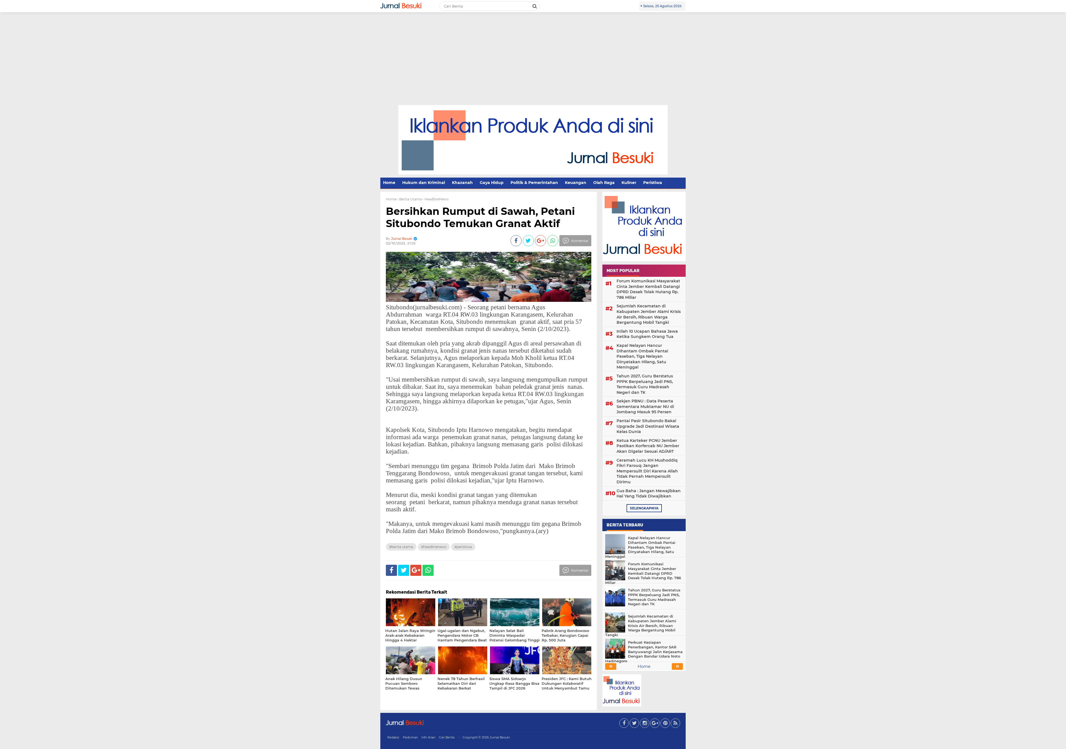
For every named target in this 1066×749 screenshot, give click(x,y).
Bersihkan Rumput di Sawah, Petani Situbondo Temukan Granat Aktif (480, 217)
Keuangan (575, 182)
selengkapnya (644, 508)
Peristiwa (652, 182)
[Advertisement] (533, 63)
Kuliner (629, 182)
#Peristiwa (463, 547)
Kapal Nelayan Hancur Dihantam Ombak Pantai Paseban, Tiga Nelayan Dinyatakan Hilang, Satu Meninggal (642, 356)
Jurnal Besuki (500, 737)
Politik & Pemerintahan (534, 182)
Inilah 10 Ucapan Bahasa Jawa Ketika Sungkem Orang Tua (647, 334)
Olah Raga (604, 182)
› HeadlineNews (436, 199)
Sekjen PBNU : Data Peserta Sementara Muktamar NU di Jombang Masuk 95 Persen (645, 406)
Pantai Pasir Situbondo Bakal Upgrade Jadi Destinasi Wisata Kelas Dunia (648, 426)
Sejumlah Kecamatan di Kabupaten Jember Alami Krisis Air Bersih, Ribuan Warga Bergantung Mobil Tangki (649, 314)
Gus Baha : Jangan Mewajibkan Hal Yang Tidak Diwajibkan (649, 493)
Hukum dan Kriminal (423, 182)
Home (389, 182)
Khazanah (462, 182)
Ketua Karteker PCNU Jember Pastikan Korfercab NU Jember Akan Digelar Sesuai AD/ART (648, 446)
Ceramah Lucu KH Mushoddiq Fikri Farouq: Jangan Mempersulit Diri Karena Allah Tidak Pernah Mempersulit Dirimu (647, 471)
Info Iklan (428, 737)
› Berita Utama (409, 199)
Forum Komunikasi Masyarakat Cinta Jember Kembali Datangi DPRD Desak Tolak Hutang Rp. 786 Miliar (648, 289)
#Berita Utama (401, 547)
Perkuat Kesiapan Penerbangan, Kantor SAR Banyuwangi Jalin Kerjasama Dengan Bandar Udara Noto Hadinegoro (644, 651)
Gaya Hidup (492, 182)
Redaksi (393, 737)
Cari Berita (446, 737)
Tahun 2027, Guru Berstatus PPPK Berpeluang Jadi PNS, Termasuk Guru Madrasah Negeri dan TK (645, 384)
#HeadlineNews (433, 547)
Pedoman (410, 737)
